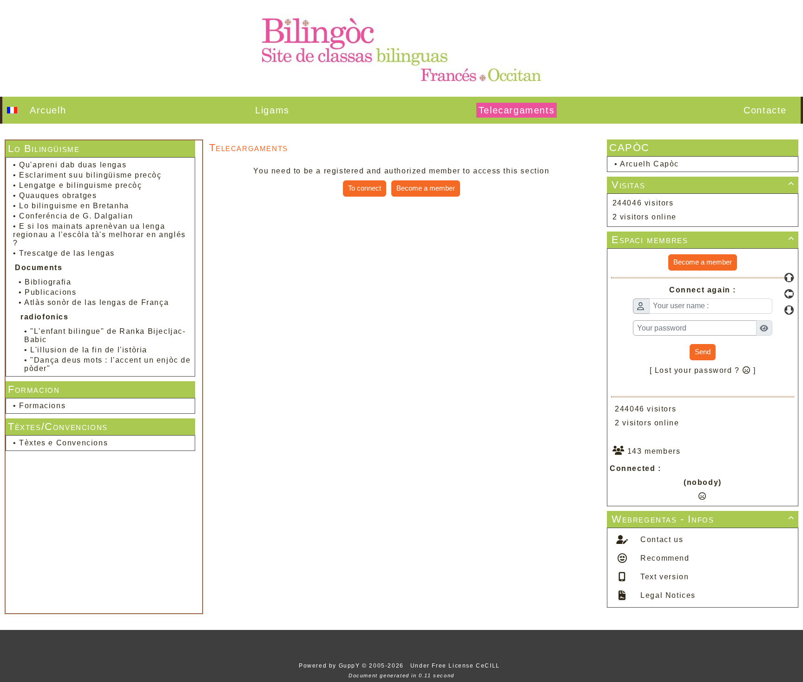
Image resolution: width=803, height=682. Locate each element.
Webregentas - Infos (703, 519)
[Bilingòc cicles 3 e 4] (401, 48)
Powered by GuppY (330, 665)
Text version (663, 577)
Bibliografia (48, 282)
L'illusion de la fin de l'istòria (88, 350)
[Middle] (789, 293)
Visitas (703, 185)
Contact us (661, 539)
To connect (364, 188)
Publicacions (50, 292)
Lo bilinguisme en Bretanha (74, 206)
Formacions (42, 406)
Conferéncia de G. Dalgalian (76, 216)
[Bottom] (789, 310)
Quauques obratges (58, 195)
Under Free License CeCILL (456, 665)
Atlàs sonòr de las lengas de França (96, 302)
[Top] (789, 277)
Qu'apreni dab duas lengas (72, 165)
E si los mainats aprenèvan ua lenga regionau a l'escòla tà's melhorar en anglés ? (99, 234)
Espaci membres (703, 239)
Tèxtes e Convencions (63, 443)
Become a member (425, 188)
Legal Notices (667, 595)
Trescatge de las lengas (67, 253)
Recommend (664, 558)
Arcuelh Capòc (649, 164)
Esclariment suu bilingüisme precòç (90, 175)
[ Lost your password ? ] (703, 370)
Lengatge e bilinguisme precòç (80, 185)
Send (703, 352)
